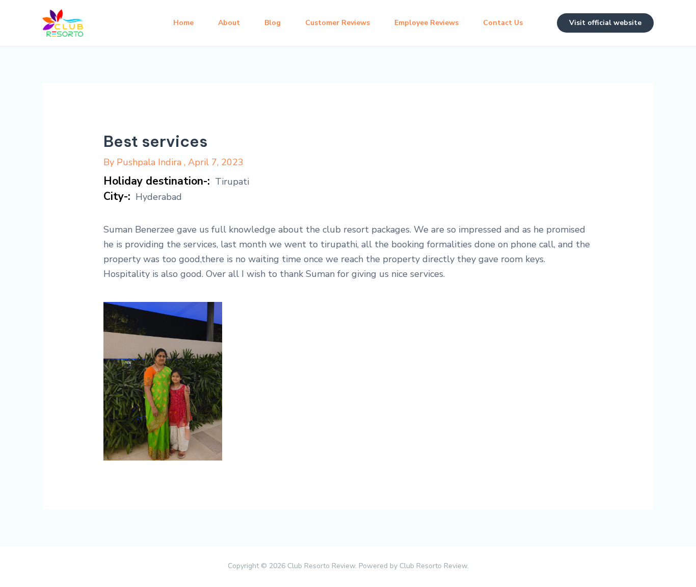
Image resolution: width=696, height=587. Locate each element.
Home (183, 23)
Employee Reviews (426, 23)
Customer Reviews (337, 23)
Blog (272, 23)
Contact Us (503, 23)
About (229, 23)
